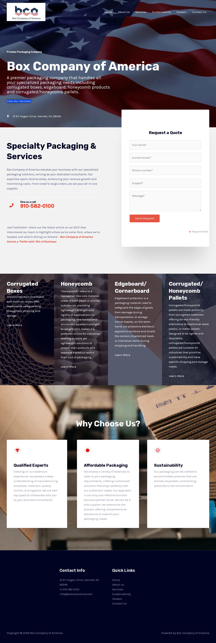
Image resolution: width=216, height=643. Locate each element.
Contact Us (199, 12)
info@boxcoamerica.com (76, 594)
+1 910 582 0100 (69, 589)
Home (108, 12)
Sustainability (161, 12)
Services (141, 12)
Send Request (144, 218)
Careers (181, 12)
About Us (124, 12)
